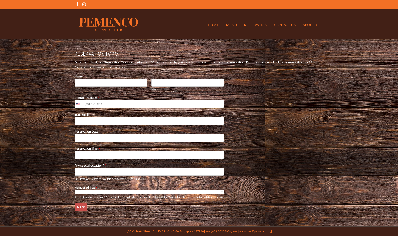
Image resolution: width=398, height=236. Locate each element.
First (77, 88)
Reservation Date (88, 131)
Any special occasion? (90, 165)
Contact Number (87, 97)
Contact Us (285, 24)
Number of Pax (86, 187)
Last (153, 88)
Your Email (83, 114)
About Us (311, 24)
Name (80, 76)
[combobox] (79, 104)
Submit (81, 207)
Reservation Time (87, 148)
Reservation (255, 24)
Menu (231, 24)
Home (213, 24)
